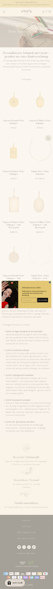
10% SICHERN (42, 300)
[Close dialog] (50, 282)
